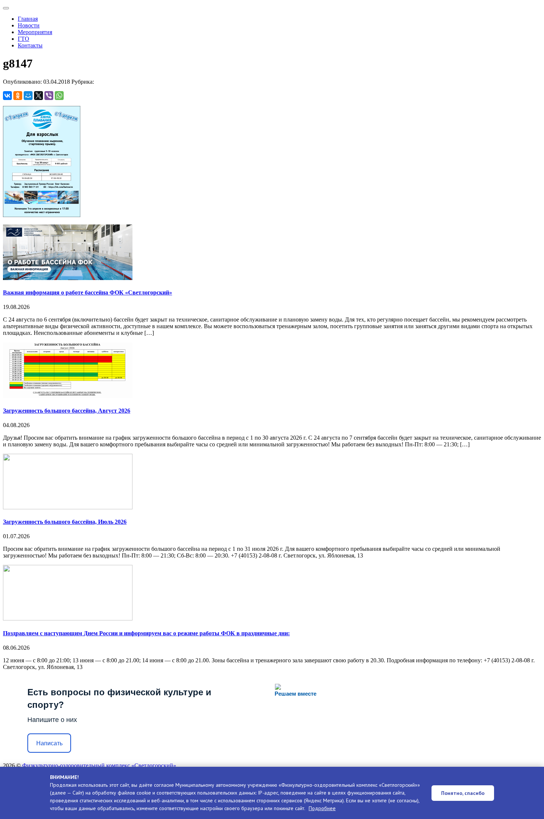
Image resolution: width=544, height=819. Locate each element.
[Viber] (48, 95)
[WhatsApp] (59, 95)
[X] (38, 95)
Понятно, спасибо (462, 793)
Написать (49, 743)
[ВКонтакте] (7, 95)
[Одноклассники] (17, 95)
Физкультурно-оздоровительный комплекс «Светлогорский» (99, 765)
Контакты (30, 45)
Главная (28, 19)
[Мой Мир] (28, 95)
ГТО (23, 39)
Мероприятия (35, 32)
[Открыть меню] (6, 8)
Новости (29, 25)
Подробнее (322, 808)
